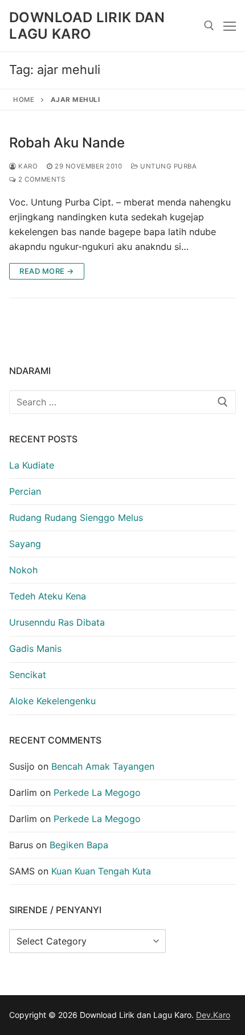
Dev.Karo (213, 1015)
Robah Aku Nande (67, 142)
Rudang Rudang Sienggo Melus (76, 517)
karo (27, 166)
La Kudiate (31, 465)
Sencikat (27, 674)
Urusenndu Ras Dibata (57, 622)
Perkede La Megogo (97, 792)
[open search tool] (209, 25)
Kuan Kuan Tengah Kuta (101, 871)
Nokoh (23, 570)
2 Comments (41, 179)
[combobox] (122, 402)
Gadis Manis (35, 648)
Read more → (46, 271)
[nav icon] (229, 26)
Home (23, 100)
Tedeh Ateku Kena (47, 596)
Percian (25, 491)
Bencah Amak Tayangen (102, 766)
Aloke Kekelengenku (52, 701)
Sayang (25, 543)
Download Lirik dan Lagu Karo (87, 25)
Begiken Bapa (79, 845)
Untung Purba (167, 166)
